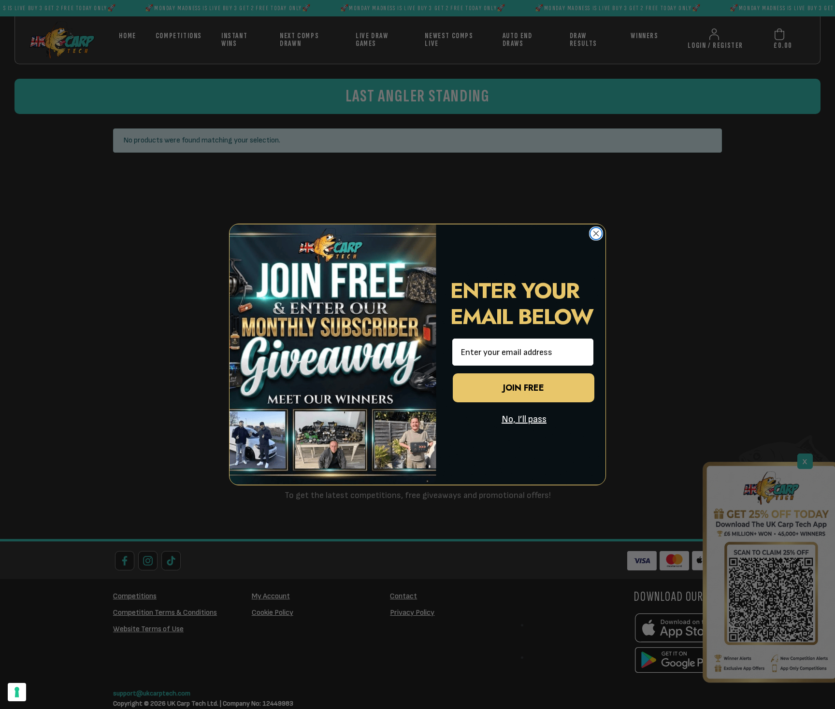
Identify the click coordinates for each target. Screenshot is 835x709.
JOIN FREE (523, 388)
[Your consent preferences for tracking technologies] (17, 692)
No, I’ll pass (524, 419)
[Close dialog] (596, 233)
